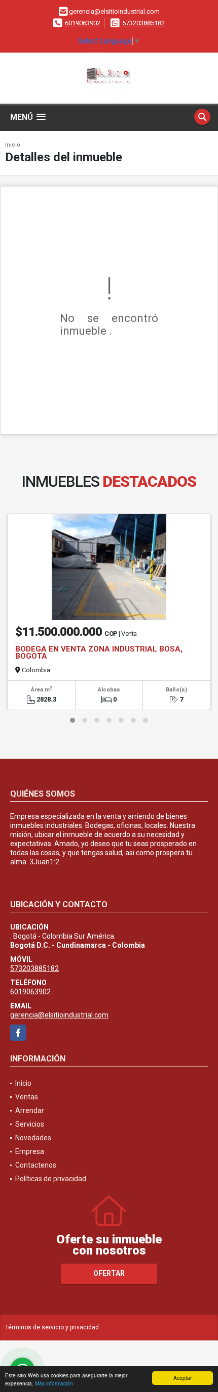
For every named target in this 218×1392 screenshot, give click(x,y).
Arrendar (29, 1110)
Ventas (26, 1097)
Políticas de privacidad (50, 1179)
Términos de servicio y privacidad (52, 1327)
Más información (54, 1383)
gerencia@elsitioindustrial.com (59, 1015)
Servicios (29, 1124)
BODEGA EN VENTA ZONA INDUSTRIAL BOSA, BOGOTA (99, 652)
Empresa (29, 1151)
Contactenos (35, 1165)
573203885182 (143, 23)
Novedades (33, 1138)
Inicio (12, 145)
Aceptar (182, 1377)
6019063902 (82, 23)
